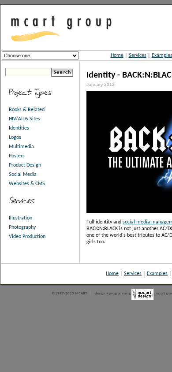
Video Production (27, 236)
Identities (19, 128)
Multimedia (21, 146)
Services (137, 55)
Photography (22, 227)
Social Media (23, 174)
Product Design (25, 165)
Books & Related (27, 109)
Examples (157, 273)
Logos (15, 137)
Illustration (20, 218)
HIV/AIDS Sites (24, 119)
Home (117, 55)
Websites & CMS (27, 183)
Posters (17, 156)
